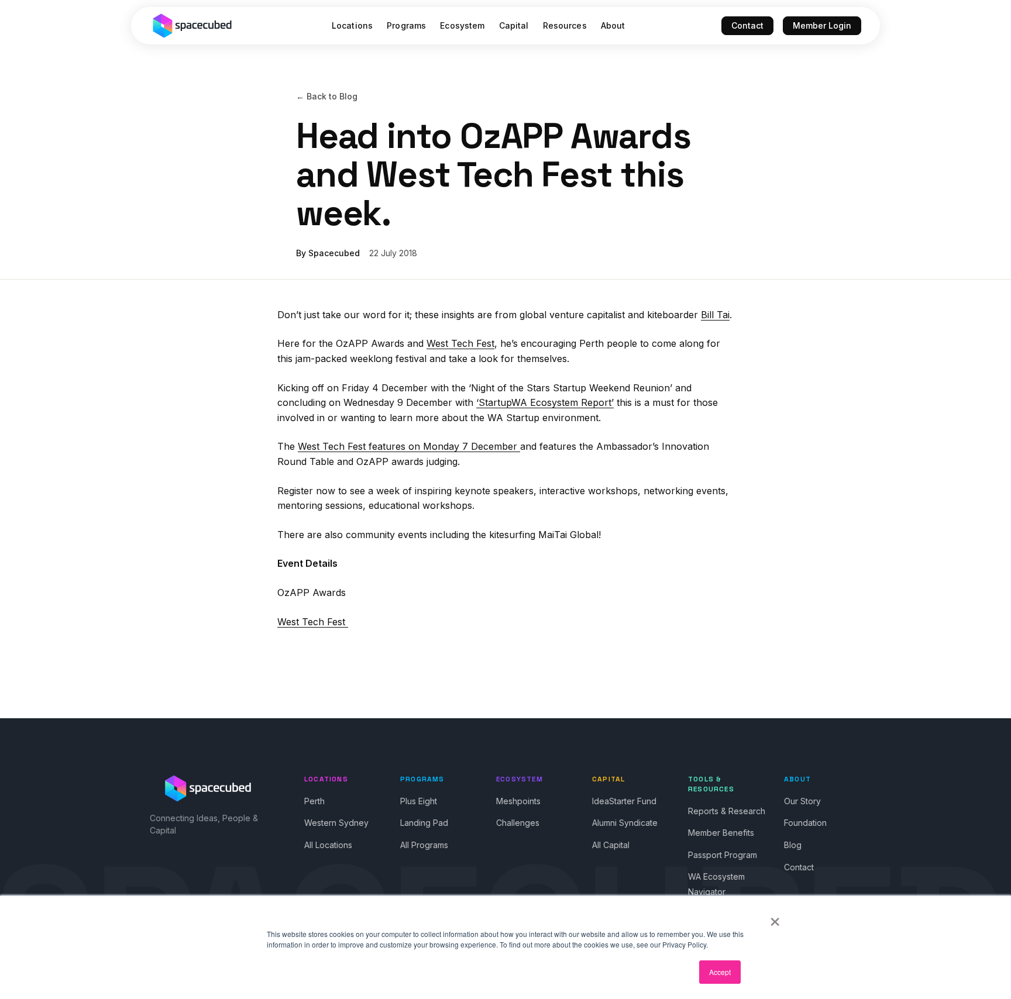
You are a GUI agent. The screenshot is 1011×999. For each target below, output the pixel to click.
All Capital (611, 845)
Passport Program (722, 855)
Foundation (805, 823)
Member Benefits (721, 833)
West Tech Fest (460, 343)
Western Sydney (336, 823)
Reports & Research (726, 811)
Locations (352, 25)
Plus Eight (418, 801)
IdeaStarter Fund (624, 801)
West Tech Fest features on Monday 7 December (409, 446)
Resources (565, 25)
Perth (314, 801)
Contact (747, 25)
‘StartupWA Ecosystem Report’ (545, 402)
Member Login (822, 25)
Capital (514, 25)
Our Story (802, 801)
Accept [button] (720, 972)
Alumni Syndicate (625, 823)
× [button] (775, 917)
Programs (406, 25)
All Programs (424, 845)
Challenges (517, 823)
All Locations (328, 845)
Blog (793, 845)
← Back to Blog (326, 96)
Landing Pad (424, 823)
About (613, 25)
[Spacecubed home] (192, 26)
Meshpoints (518, 801)
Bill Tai (715, 315)
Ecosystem (462, 25)
